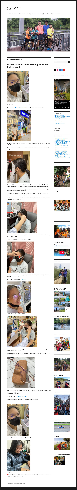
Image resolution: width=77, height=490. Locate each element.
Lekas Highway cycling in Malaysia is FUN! (62, 141)
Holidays (29, 13)
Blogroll (52, 13)
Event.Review (35, 13)
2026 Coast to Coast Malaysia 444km (61, 138)
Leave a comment (20, 476)
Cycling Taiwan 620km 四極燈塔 (60, 152)
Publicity (47, 13)
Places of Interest (22, 13)
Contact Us (58, 13)
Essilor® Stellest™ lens (35, 474)
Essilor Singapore (28, 474)
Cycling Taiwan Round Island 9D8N (61, 151)
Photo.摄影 (42, 13)
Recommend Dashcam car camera (61, 118)
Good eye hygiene (42, 474)
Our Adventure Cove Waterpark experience (62, 116)
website (24, 279)
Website (25, 396)
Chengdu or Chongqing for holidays (61, 142)
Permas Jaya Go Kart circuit (60, 117)
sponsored (22, 474)
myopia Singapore (13, 476)
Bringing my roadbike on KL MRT (61, 150)
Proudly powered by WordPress (19, 483)
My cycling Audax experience (60, 140)
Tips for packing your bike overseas (61, 153)
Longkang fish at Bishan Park (60, 123)
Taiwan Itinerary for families (60, 119)
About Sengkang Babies (12, 13)
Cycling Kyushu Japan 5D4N (60, 139)
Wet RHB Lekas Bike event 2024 (60, 156)
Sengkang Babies (13, 8)
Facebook (19, 396)
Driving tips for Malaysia (59, 115)
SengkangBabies (12, 474)
